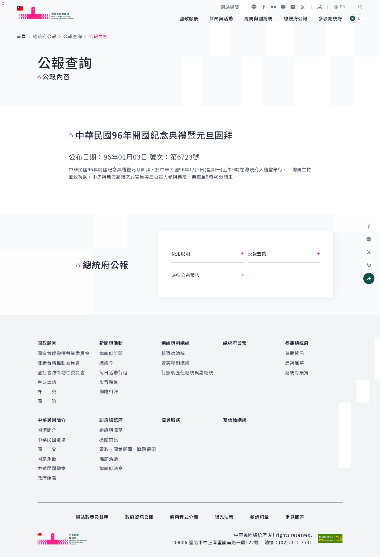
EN (343, 6)
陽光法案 (224, 517)
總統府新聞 (111, 353)
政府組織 (47, 477)
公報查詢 (72, 36)
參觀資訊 (294, 353)
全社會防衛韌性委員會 (61, 372)
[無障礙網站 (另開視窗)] (330, 538)
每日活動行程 (113, 372)
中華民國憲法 (52, 439)
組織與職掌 (111, 429)
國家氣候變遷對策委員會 (64, 353)
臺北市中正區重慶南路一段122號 (224, 542)
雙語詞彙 (259, 517)
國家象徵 (47, 458)
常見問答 (294, 517)
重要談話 (47, 381)
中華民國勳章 (52, 468)
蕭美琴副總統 (175, 362)
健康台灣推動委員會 (59, 362)
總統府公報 (44, 36)
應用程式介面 (184, 517)
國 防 (47, 401)
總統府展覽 (297, 372)
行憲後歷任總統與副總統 (187, 372)
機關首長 (108, 439)
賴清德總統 (173, 353)
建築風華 (294, 362)
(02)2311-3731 (295, 542)
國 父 (47, 449)
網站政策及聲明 (92, 517)
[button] (360, 7)
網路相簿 (108, 391)
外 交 (47, 391)
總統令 (106, 362)
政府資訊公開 (139, 517)
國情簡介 (47, 429)
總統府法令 (111, 468)
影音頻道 (108, 381)
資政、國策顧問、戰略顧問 (127, 449)
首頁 (21, 36)
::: (4, 3)
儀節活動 (108, 458)
